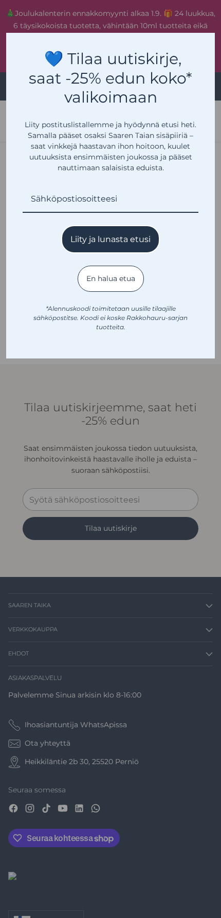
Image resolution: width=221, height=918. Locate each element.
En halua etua (110, 278)
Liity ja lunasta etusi (110, 239)
